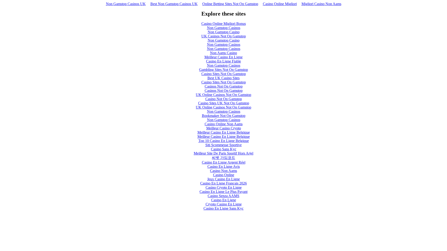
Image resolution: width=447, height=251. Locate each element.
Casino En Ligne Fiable (223, 61)
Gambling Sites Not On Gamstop (223, 70)
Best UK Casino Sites (223, 78)
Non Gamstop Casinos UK (126, 4)
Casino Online (223, 175)
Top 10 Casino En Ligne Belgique (223, 141)
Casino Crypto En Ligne (224, 187)
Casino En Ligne (223, 200)
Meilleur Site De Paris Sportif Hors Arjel (223, 153)
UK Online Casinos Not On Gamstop (223, 95)
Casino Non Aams (223, 171)
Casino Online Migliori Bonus (223, 24)
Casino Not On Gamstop (223, 99)
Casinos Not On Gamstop (224, 86)
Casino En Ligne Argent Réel (223, 162)
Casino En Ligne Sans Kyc (223, 208)
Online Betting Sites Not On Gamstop (230, 4)
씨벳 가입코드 (223, 158)
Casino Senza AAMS (223, 196)
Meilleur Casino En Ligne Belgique (223, 132)
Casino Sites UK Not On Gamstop (223, 103)
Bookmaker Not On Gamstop (223, 116)
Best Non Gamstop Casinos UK (174, 4)
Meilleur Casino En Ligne (223, 57)
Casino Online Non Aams (224, 124)
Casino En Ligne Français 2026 (223, 183)
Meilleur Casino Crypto (223, 128)
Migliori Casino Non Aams (321, 4)
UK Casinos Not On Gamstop (223, 36)
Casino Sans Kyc (223, 149)
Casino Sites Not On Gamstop (223, 74)
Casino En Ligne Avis (223, 166)
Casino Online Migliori (280, 4)
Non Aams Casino (223, 53)
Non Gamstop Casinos (223, 28)
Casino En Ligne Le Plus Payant (223, 192)
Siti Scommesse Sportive (223, 145)
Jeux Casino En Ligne (223, 179)
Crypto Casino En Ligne (224, 204)
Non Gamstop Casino (224, 32)
